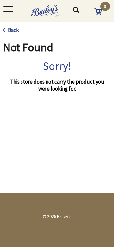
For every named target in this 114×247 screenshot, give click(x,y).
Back (13, 30)
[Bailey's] (51, 8)
